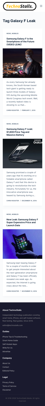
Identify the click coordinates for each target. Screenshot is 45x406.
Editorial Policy (8, 371)
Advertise (6, 351)
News (8, 33)
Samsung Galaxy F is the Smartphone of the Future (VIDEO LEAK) (20, 41)
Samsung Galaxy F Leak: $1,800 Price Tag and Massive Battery (19, 132)
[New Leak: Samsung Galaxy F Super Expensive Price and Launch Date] (22, 244)
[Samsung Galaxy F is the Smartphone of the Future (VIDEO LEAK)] (22, 63)
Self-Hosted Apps (9, 344)
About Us (6, 363)
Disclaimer (6, 390)
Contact (5, 367)
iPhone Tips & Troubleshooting (14, 337)
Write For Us (7, 348)
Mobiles (15, 33)
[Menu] (41, 6)
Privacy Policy (8, 382)
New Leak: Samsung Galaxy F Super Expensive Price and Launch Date (22, 222)
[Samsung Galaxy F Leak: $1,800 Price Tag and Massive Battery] (22, 153)
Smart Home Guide (10, 340)
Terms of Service (9, 386)
